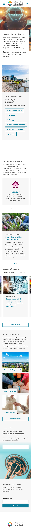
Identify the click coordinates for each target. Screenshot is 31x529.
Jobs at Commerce (10, 412)
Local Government (15, 110)
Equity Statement (10, 391)
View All (11, 134)
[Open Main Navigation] (4, 3)
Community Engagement (12, 370)
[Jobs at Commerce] (15, 404)
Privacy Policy (9, 517)
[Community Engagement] (15, 361)
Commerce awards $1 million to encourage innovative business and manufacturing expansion (15, 303)
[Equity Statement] (15, 383)
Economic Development (17, 124)
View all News (15, 324)
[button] (11, 209)
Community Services (16, 129)
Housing (12, 115)
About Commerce (15, 418)
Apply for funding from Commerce (13, 238)
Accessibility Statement (19, 517)
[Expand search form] (27, 3)
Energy (11, 120)
